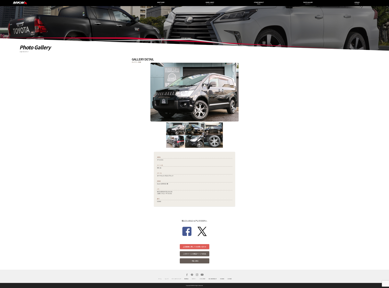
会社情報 (230, 278)
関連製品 (186, 278)
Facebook (186, 274)
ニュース (166, 278)
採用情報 (222, 278)
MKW (71, 3)
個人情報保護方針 (213, 278)
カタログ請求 (202, 278)
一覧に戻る (194, 261)
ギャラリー (194, 278)
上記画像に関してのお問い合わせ (194, 246)
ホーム (159, 278)
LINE (191, 274)
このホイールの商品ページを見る (194, 254)
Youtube (202, 274)
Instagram (197, 274)
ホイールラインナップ (176, 278)
